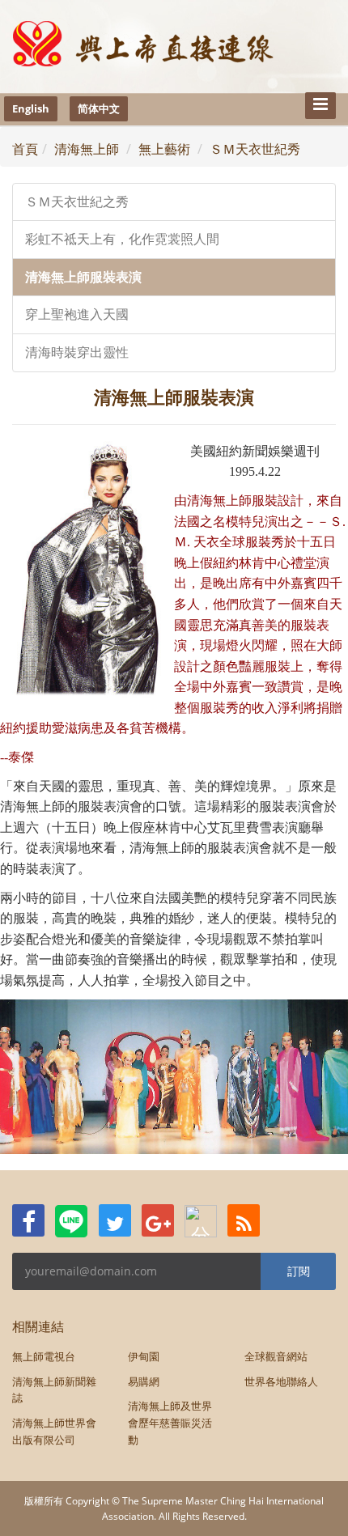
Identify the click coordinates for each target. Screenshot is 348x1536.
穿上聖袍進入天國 (77, 314)
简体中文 (99, 108)
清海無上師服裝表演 (83, 277)
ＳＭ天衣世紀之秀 (77, 202)
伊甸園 (143, 1356)
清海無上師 (86, 149)
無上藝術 (164, 149)
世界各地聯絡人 (281, 1381)
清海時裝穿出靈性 (77, 352)
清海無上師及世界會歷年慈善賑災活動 (170, 1422)
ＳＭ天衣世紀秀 (255, 149)
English (30, 108)
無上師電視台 (43, 1356)
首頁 (25, 149)
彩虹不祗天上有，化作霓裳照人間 (122, 239)
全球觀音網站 (276, 1356)
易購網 (143, 1381)
